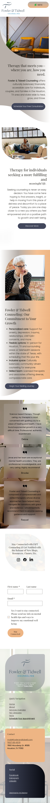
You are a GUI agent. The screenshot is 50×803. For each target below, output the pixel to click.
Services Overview (17, 710)
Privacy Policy (28, 686)
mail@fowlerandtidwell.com (20, 739)
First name (14, 586)
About (12, 707)
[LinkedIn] (31, 560)
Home (12, 704)
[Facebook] (25, 560)
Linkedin (12, 781)
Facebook (13, 775)
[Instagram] (18, 560)
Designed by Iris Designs (18, 793)
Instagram (14, 778)
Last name (32, 586)
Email (11, 598)
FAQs (11, 715)
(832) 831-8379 (13, 742)
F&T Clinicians (15, 712)
